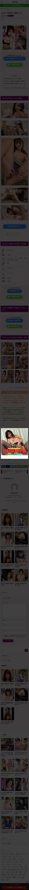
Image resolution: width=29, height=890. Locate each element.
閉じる (14, 457)
